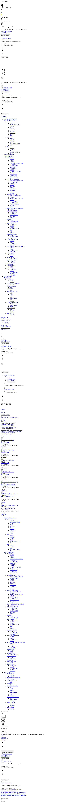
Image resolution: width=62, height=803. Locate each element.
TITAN (11, 616)
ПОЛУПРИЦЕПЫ (9, 552)
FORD (11, 533)
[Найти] (2, 86)
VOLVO (12, 523)
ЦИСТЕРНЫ (10, 664)
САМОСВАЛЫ (11, 702)
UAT (11, 587)
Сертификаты (4, 738)
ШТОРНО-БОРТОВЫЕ (13, 575)
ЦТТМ (11, 602)
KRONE (12, 557)
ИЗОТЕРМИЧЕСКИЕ (13, 635)
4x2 (8, 519)
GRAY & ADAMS (14, 600)
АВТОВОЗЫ (10, 649)
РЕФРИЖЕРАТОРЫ (12, 590)
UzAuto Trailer (13, 571)
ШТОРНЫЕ (10, 553)
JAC (11, 691)
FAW (11, 703)
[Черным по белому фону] (1, 9)
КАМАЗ (12, 520)
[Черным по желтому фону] (1, 14)
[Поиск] (2, 78)
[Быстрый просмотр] (2, 438)
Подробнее (3, 447)
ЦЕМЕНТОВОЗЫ (12, 630)
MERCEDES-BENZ (15, 522)
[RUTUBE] (4, 70)
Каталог (3, 735)
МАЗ (11, 550)
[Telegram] (4, 72)
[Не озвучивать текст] (1, 25)
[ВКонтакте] (4, 69)
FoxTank (12, 667)
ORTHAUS (13, 601)
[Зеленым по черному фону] (1, 16)
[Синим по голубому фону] (1, 12)
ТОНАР (12, 583)
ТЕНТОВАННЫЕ (12, 680)
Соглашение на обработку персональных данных (13, 792)
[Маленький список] (1, 435)
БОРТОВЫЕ (10, 619)
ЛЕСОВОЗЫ (10, 660)
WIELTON (12, 563)
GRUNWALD (13, 564)
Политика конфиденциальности (9, 791)
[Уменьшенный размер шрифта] (1, 2)
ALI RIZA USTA (14, 654)
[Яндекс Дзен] (4, 75)
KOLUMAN (13, 560)
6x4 (8, 544)
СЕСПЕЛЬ (12, 634)
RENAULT (12, 530)
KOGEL (12, 555)
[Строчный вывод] (2, 436)
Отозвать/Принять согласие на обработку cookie (13, 793)
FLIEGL (12, 568)
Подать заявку (4, 57)
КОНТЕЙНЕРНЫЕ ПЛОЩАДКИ (16, 642)
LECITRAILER (14, 597)
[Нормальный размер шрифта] (2, 4)
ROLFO (12, 650)
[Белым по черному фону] (1, 11)
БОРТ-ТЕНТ (10, 708)
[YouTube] (4, 73)
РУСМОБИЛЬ (13, 572)
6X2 (8, 534)
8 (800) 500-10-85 (7, 31)
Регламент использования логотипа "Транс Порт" (13, 795)
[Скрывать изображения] (1, 20)
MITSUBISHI (13, 693)
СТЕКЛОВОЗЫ (11, 661)
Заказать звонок (5, 35)
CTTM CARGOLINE (15, 567)
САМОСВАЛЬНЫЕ (12, 606)
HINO (11, 688)
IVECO (11, 531)
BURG (11, 662)
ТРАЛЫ (9, 615)
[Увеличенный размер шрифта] (2, 6)
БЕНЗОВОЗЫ (11, 653)
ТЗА (11, 574)
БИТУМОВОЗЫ (11, 656)
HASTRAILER (13, 570)
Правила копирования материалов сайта (11, 789)
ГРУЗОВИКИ (7, 672)
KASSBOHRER (14, 561)
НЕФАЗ (12, 556)
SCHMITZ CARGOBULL (16, 559)
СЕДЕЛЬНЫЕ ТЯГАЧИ (10, 518)
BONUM (12, 565)
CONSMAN (13, 665)
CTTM (11, 645)
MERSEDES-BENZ (15, 549)
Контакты (3, 737)
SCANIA (12, 526)
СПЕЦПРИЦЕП (14, 617)
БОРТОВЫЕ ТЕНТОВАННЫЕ (15, 604)
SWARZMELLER (14, 624)
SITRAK (12, 529)
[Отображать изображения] (1, 18)
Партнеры (6, 322)
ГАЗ (11, 682)
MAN (11, 525)
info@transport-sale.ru (6, 38)
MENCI (12, 669)
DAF (11, 527)
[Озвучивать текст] (1, 23)
